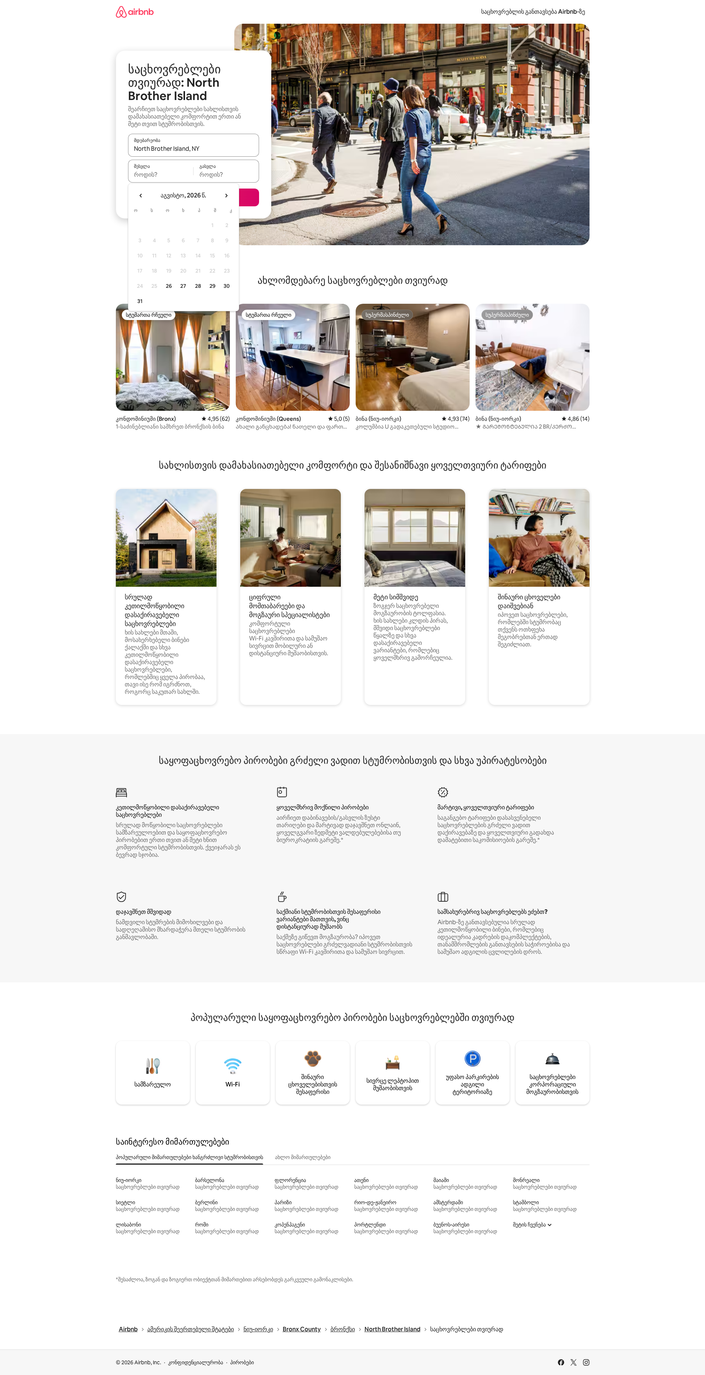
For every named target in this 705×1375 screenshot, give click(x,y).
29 (212, 286)
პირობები (242, 1362)
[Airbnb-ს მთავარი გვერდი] (135, 11)
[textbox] (161, 174)
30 (227, 286)
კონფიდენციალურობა (195, 1362)
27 (183, 286)
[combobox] (193, 148)
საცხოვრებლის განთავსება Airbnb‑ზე (533, 12)
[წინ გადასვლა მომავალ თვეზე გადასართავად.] (226, 195)
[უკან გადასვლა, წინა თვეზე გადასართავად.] (141, 195)
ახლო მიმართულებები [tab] (302, 1157)
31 (139, 301)
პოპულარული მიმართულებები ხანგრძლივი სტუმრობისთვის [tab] (189, 1157)
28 (198, 286)
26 (169, 286)
